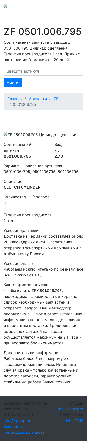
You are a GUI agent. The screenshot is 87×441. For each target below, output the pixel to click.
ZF (56, 98)
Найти (13, 82)
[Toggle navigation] (76, 7)
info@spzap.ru (17, 420)
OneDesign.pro (69, 409)
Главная (15, 98)
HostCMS (74, 420)
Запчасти (38, 98)
